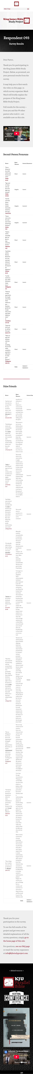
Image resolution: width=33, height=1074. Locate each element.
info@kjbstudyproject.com (16, 953)
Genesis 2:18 (8, 418)
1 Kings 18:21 (8, 528)
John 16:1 (8, 870)
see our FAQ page (23, 946)
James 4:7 (8, 333)
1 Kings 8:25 (8, 701)
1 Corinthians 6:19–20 (8, 320)
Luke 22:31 (8, 213)
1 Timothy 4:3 (9, 450)
